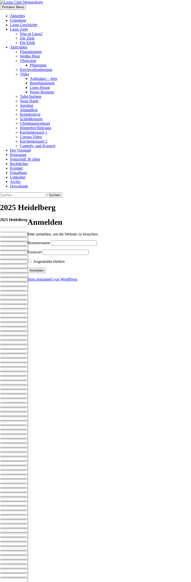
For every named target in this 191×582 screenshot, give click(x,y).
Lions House (40, 87)
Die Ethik (27, 43)
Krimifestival (30, 114)
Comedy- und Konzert (37, 146)
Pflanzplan (38, 65)
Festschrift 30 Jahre (25, 159)
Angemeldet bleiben (48, 261)
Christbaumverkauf (35, 123)
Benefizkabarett (42, 83)
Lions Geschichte (23, 25)
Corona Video (31, 137)
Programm (18, 155)
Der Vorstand (20, 150)
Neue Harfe (29, 101)
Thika (24, 74)
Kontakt (16, 168)
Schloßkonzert (31, 119)
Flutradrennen (31, 52)
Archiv (15, 181)
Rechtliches (19, 164)
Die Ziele (27, 38)
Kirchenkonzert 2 (33, 141)
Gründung (18, 20)
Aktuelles (17, 16)
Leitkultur (17, 177)
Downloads (19, 186)
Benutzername (38, 243)
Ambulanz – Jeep (43, 78)
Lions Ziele (19, 29)
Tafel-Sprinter (31, 96)
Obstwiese (28, 60)
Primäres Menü (13, 7)
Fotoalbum (18, 173)
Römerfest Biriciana (35, 128)
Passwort (34, 252)
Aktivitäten (18, 47)
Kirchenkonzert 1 (33, 132)
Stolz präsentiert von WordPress (52, 279)
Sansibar (26, 105)
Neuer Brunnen (42, 92)
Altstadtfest (29, 110)
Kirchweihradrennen (36, 69)
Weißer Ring (30, 56)
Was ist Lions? (31, 34)
